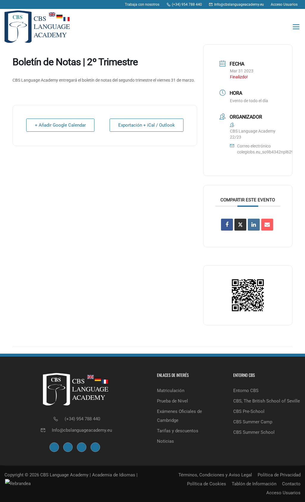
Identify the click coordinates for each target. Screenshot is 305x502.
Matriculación (170, 390)
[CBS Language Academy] (82, 4)
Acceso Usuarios (283, 492)
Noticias (165, 441)
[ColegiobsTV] (116, 4)
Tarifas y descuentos (177, 430)
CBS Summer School (254, 432)
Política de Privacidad (279, 475)
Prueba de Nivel (172, 401)
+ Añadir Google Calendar (60, 125)
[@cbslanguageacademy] (93, 4)
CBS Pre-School (248, 411)
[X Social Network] (240, 225)
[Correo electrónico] (267, 225)
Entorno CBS (246, 390)
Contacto (291, 484)
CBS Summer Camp (252, 422)
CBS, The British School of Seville (266, 401)
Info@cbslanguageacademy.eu (82, 430)
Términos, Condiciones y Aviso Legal (215, 475)
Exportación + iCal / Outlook (146, 125)
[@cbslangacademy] (104, 4)
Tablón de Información (254, 484)
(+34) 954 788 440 (82, 419)
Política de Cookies (206, 484)
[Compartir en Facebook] (227, 225)
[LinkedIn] (254, 225)
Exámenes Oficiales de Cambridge (179, 416)
